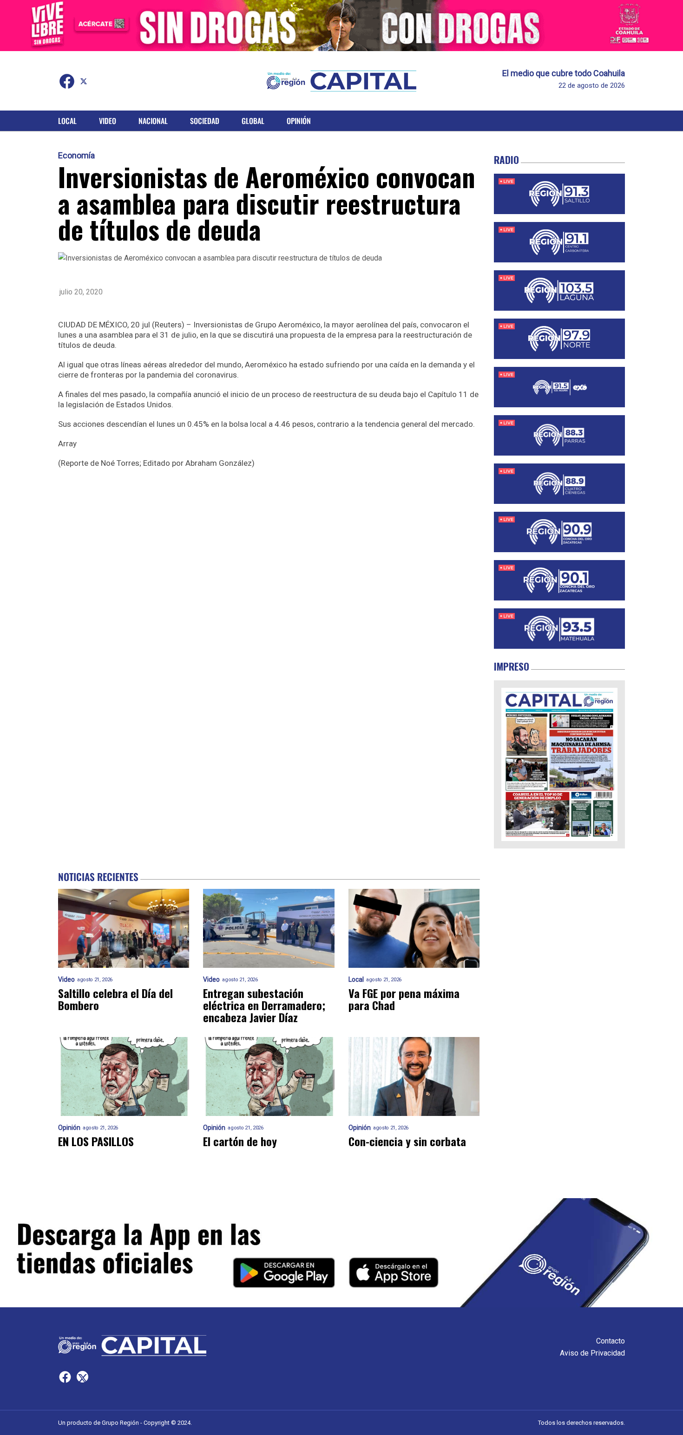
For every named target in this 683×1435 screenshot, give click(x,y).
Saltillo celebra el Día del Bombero (115, 999)
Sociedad (204, 120)
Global (253, 120)
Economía (76, 155)
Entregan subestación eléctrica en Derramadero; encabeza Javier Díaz (264, 1005)
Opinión (299, 120)
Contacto (610, 1341)
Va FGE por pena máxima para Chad (404, 999)
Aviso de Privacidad (592, 1353)
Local (67, 120)
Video (107, 120)
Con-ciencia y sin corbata (407, 1141)
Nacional (153, 120)
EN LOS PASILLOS (96, 1141)
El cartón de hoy (240, 1141)
